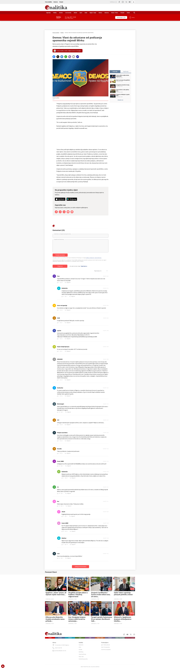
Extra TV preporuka (105, 647)
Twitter (126, 2)
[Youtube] (68, 211)
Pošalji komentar (60, 255)
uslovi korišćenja (97, 257)
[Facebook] (54, 56)
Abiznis (75, 12)
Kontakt (80, 649)
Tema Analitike (48, 2)
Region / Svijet (93, 12)
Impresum (81, 644)
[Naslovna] (2, 666)
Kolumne (56, 2)
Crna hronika (68, 12)
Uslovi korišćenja (82, 654)
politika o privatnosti (90, 257)
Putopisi (61, 2)
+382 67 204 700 (58, 648)
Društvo (61, 12)
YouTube (129, 2)
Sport (81, 12)
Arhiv (80, 647)
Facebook (119, 2)
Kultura (100, 12)
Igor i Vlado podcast (105, 644)
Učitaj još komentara (80, 566)
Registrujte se (84, 266)
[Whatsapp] (65, 56)
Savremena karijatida (130, 637)
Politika (55, 12)
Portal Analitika (56, 32)
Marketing (81, 652)
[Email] (73, 56)
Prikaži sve (120, 100)
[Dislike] (61, 282)
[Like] (57, 282)
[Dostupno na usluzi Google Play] (72, 199)
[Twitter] (57, 56)
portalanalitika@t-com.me (60, 650)
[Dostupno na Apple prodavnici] (60, 199)
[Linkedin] (61, 56)
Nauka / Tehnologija (120, 637)
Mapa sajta (81, 656)
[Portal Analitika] (56, 7)
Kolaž (86, 12)
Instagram (123, 2)
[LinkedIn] (72, 211)
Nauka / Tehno (114, 12)
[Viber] (69, 56)
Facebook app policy (83, 659)
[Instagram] (60, 211)
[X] (64, 211)
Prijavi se (60, 266)
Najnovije (48, 12)
